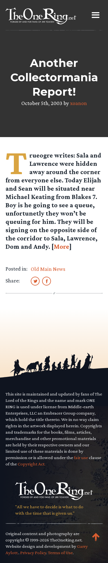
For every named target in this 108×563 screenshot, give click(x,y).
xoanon (78, 103)
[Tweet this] (35, 281)
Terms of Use (60, 552)
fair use (81, 457)
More (61, 246)
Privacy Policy (33, 552)
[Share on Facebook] (46, 281)
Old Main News (48, 269)
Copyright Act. (31, 464)
